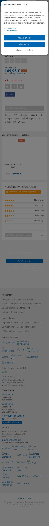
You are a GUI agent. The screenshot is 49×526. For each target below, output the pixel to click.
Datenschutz (12, 31)
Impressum (11, 28)
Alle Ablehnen (24, 44)
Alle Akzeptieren (24, 38)
